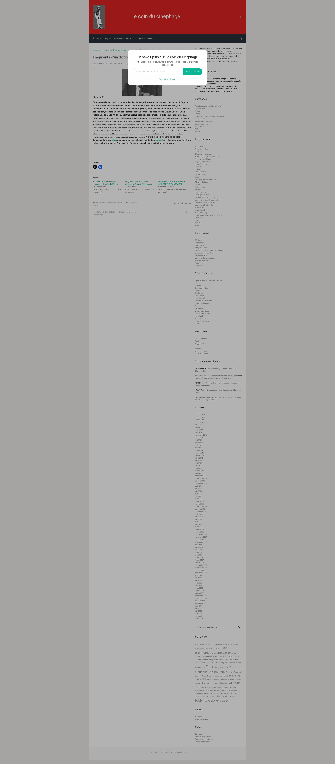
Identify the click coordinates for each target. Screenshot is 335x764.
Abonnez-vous (192, 71)
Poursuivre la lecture (167, 79)
